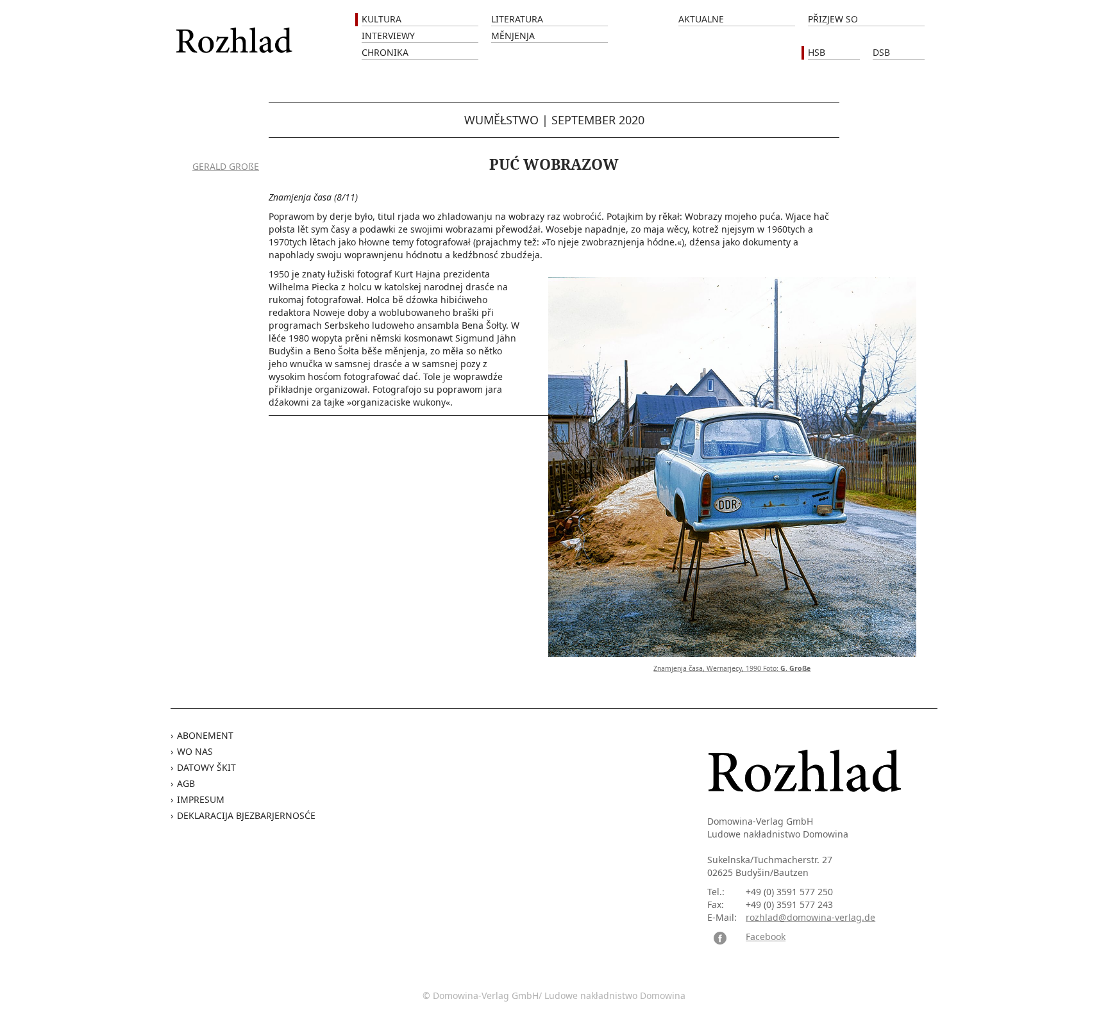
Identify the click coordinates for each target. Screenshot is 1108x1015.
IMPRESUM (200, 799)
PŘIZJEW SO (833, 19)
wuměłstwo (501, 120)
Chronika (385, 52)
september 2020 (597, 120)
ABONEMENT (205, 735)
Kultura (381, 19)
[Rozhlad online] (236, 33)
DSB (881, 52)
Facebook (765, 936)
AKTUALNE (701, 19)
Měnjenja (513, 35)
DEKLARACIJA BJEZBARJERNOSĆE (246, 815)
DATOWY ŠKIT (206, 767)
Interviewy (388, 35)
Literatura (517, 19)
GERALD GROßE (225, 166)
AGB (186, 783)
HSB (816, 52)
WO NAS (195, 751)
